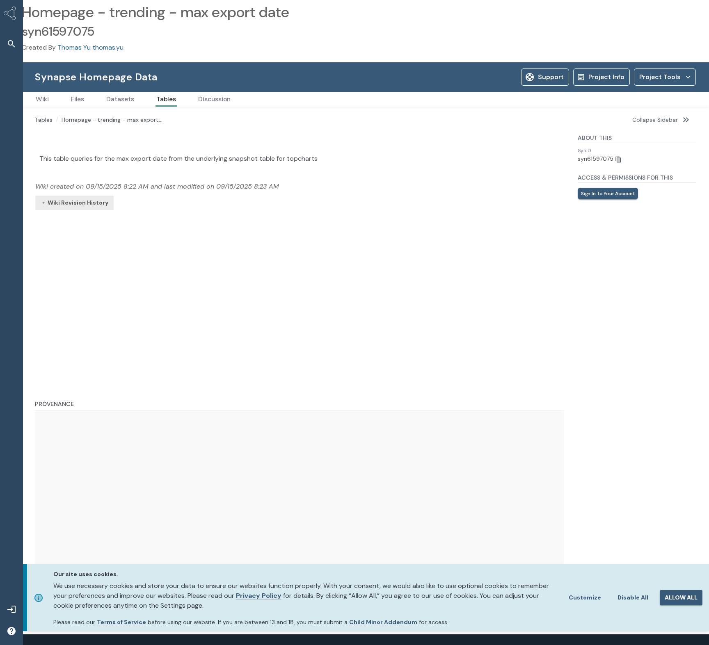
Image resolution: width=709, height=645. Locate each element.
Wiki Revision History (78, 202)
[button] (11, 44)
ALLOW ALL (681, 597)
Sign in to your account (608, 193)
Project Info (606, 77)
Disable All (633, 597)
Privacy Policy (258, 595)
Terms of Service (121, 622)
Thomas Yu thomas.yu (90, 47)
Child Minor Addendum (383, 622)
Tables (44, 119)
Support (551, 77)
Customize (585, 597)
